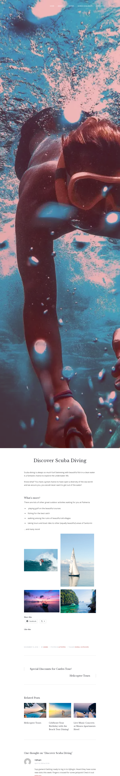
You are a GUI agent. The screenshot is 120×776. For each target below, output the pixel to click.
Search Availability (85, 6)
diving (77, 647)
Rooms (71, 6)
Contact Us (100, 6)
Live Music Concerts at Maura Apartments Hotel (85, 726)
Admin (45, 647)
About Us (61, 6)
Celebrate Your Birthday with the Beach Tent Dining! (59, 726)
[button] (41, 560)
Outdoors (85, 647)
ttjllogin (38, 760)
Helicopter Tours (32, 723)
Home (52, 6)
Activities (62, 647)
